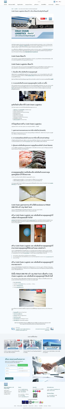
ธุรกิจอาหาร (15, 109)
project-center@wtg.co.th (55, 389)
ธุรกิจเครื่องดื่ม (21, 109)
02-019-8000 (20, 284)
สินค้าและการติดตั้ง (12, 4)
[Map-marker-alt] (39, 391)
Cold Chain (28, 141)
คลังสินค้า (25, 45)
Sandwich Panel (32, 220)
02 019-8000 (22, 390)
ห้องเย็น (21, 45)
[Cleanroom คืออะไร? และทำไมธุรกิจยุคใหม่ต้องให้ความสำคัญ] (32, 344)
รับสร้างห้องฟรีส (16, 318)
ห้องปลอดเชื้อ (15, 312)
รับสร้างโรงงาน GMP (17, 317)
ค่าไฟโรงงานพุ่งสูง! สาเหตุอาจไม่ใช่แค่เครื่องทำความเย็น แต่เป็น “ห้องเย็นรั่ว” (12, 352)
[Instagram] (37, 391)
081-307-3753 (52, 390)
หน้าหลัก (5, 4)
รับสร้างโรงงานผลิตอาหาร (17, 313)
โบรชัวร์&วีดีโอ (43, 4)
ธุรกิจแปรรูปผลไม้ (16, 119)
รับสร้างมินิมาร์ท (16, 320)
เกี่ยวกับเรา (57, 4)
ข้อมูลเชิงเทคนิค (20, 4)
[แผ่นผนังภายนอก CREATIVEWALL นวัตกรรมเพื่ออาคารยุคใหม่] (52, 344)
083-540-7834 (18, 282)
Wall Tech (50, 49)
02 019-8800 (22, 395)
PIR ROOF (15, 315)
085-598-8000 (23, 391)
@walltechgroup (20, 285)
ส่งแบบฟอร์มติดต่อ (9, 378)
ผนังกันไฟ (13, 220)
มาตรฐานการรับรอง (28, 4)
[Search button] (54, 2)
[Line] (33, 391)
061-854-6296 (52, 396)
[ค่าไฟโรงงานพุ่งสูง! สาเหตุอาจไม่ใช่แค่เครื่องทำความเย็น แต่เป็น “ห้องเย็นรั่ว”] (13, 344)
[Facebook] (35, 391)
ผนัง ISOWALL (26, 253)
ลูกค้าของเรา (36, 4)
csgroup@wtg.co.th (19, 287)
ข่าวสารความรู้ (51, 4)
